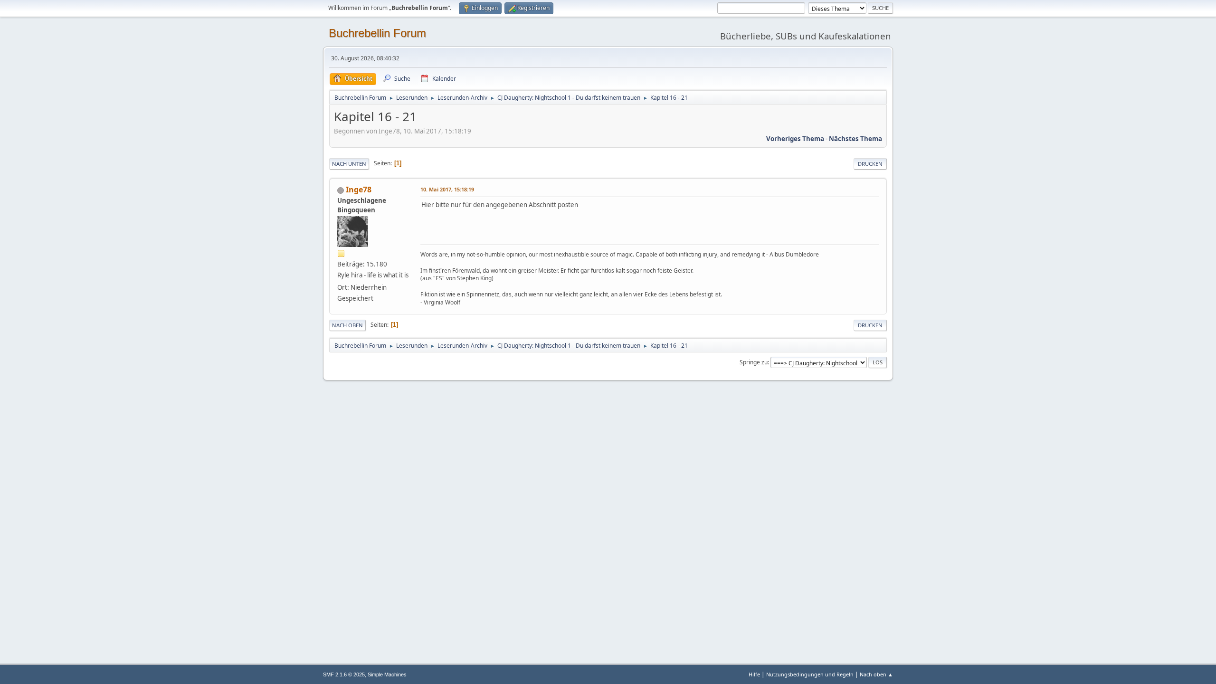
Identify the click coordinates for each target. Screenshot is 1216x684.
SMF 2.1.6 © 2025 (344, 674)
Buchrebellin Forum (377, 33)
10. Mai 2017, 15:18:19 (447, 189)
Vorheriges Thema (795, 138)
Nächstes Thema (855, 138)
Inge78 (358, 189)
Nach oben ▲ (876, 674)
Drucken (870, 163)
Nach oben (347, 325)
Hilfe (754, 674)
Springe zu (754, 362)
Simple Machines (387, 674)
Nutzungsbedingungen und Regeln (810, 674)
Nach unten (349, 163)
